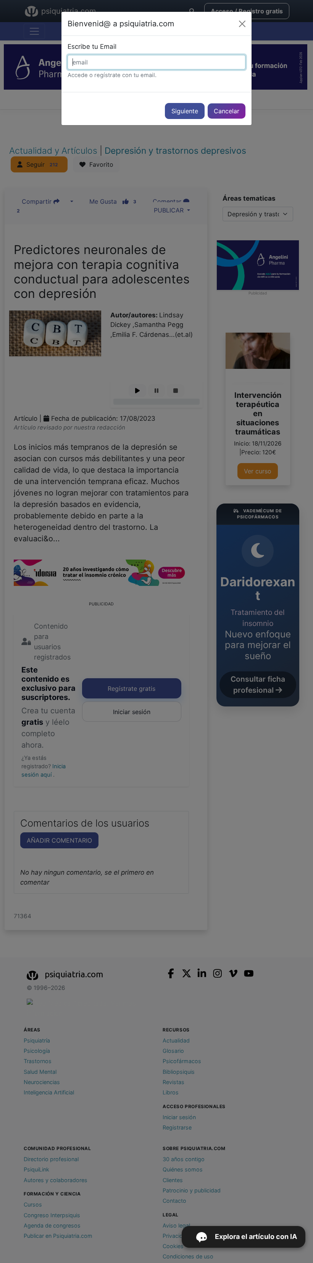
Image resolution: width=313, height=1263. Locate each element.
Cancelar (226, 111)
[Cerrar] (242, 24)
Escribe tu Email (92, 46)
